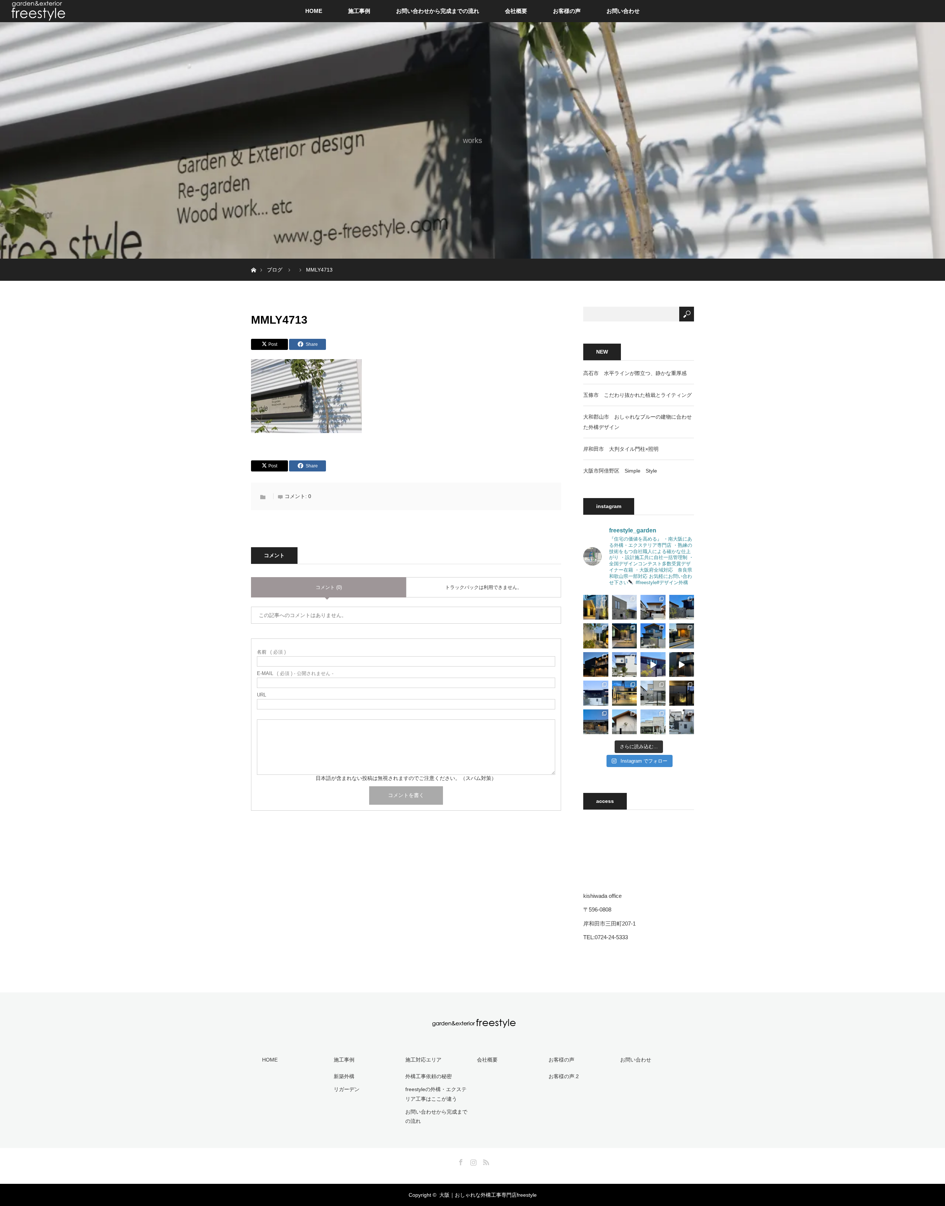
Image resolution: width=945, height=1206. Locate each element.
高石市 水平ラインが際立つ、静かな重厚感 (635, 373)
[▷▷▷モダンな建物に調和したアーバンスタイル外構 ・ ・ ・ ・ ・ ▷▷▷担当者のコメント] (653, 693)
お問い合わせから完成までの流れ (437, 11)
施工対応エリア (423, 1060)
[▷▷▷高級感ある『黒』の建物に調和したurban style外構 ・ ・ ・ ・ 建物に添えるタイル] (595, 664)
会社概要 (516, 11)
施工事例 (359, 11)
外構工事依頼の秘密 (428, 1076)
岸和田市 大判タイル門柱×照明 (621, 449)
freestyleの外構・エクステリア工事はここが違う (436, 1093)
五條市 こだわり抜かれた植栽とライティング (637, 395)
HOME (313, 11)
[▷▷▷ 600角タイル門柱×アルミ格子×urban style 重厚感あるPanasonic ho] (653, 664)
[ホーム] (253, 261)
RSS (485, 1160)
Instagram (472, 1160)
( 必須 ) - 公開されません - (295, 673)
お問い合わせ (623, 11)
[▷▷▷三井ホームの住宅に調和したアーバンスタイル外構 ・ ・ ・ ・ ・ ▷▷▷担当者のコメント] (681, 693)
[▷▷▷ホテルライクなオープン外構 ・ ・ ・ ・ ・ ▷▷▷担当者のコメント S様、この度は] (653, 722)
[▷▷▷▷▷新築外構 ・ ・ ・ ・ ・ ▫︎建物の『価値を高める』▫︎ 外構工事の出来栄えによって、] (681, 635)
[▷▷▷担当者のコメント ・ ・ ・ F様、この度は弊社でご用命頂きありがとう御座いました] (624, 722)
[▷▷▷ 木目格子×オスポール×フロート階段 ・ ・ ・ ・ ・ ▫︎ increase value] (653, 635)
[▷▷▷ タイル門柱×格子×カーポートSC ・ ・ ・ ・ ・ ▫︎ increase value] (595, 607)
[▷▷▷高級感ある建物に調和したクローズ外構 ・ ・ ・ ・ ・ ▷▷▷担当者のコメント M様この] (624, 693)
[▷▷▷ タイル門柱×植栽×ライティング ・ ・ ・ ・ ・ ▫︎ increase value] (681, 607)
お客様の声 (567, 11)
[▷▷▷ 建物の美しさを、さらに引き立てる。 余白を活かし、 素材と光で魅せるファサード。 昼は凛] (595, 693)
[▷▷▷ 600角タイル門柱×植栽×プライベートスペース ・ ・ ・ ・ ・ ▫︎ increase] (595, 635)
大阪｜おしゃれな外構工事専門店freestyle (488, 1195)
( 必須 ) (271, 652)
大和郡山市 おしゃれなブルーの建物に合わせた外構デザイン (637, 422)
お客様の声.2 (564, 1076)
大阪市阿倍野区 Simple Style (620, 471)
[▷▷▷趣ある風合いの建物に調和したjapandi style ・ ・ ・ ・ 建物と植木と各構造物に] (624, 664)
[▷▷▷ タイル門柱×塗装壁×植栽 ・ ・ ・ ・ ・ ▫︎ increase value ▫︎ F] (624, 607)
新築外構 (344, 1076)
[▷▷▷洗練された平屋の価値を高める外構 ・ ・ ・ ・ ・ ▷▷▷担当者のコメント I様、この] (595, 722)
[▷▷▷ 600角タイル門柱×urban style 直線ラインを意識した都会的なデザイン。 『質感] (681, 664)
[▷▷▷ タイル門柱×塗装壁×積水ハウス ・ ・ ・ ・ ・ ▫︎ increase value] (653, 607)
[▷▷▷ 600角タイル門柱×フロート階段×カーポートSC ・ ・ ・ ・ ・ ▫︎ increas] (624, 635)
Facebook (459, 1160)
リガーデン (347, 1089)
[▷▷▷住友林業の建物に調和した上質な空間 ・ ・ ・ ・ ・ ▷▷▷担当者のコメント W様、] (681, 722)
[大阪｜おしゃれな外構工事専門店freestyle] (472, 1024)
